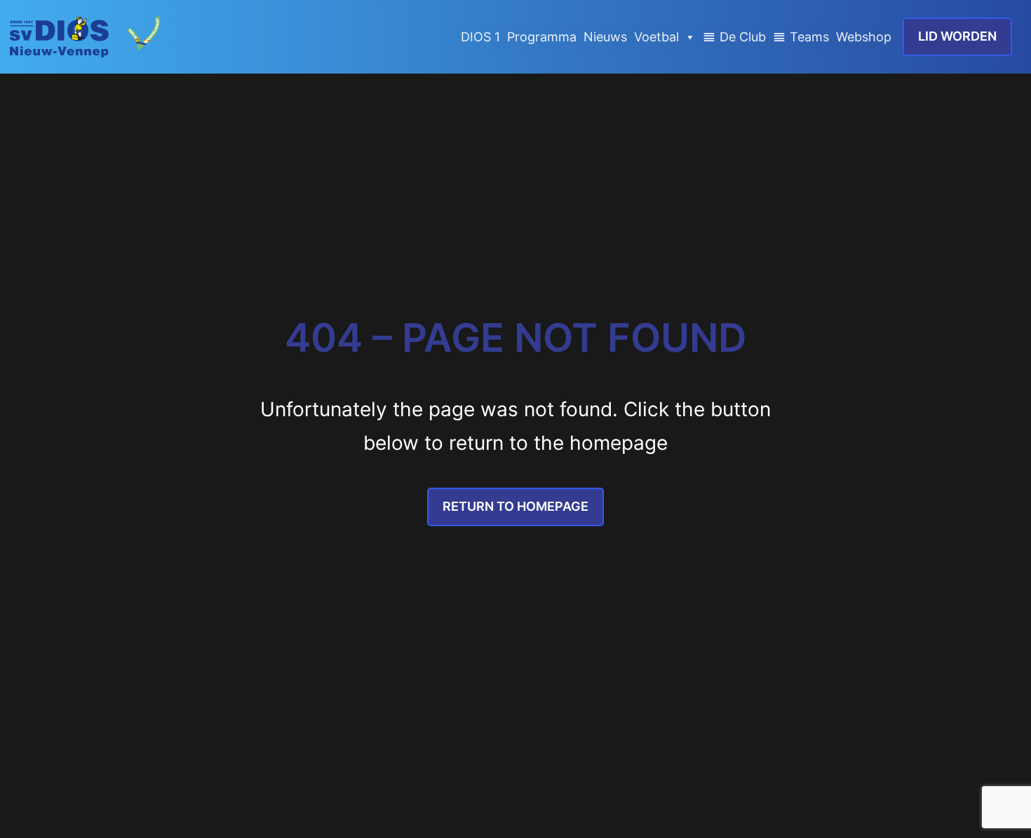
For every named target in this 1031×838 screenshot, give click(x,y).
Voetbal (656, 36)
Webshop (863, 36)
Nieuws (605, 36)
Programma (542, 36)
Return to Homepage (515, 506)
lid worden (957, 36)
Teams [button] (809, 36)
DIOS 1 (480, 36)
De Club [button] (743, 36)
